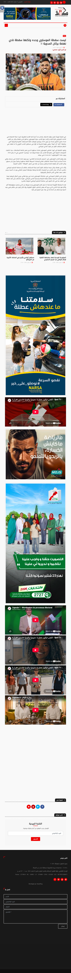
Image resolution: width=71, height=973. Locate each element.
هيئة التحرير (27, 2)
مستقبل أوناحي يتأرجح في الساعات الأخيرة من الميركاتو (20, 258)
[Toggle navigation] (6, 25)
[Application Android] (61, 2)
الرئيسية (2, 11)
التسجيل (35, 839)
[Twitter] (54, 2)
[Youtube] (57, 2)
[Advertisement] (35, 123)
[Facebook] (51, 2)
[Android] (65, 879)
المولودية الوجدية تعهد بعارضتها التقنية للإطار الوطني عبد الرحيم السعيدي (52, 258)
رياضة (64, 36)
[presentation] (5, 232)
